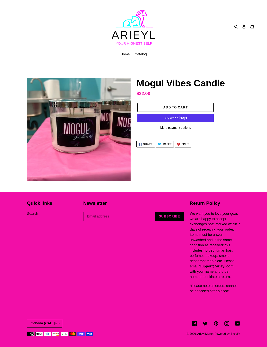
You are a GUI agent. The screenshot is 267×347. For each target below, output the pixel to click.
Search (32, 214)
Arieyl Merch (205, 333)
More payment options (175, 127)
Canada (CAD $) (44, 323)
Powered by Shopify (227, 333)
